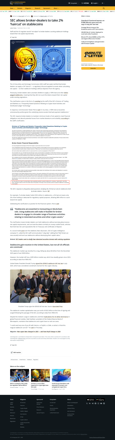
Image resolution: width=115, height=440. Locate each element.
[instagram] (98, 403)
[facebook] (95, 403)
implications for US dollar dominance (56, 317)
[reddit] (104, 403)
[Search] (104, 8)
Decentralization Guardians (54, 409)
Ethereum (12, 413)
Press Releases (40, 407)
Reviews (22, 427)
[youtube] (101, 403)
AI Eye (21, 417)
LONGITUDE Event (54, 413)
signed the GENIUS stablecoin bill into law (49, 263)
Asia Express (23, 414)
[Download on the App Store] (91, 399)
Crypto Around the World (25, 423)
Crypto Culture (24, 419)
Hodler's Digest (24, 411)
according (64, 118)
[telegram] (93, 403)
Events (51, 405)
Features (22, 405)
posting (37, 101)
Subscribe (93, 68)
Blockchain (13, 418)
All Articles (23, 402)
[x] (87, 403)
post (22, 231)
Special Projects (40, 413)
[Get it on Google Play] (100, 399)
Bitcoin (12, 410)
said (38, 110)
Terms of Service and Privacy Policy (97, 437)
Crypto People (23, 408)
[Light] (103, 3)
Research (37, 8)
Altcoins (12, 415)
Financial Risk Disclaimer (70, 414)
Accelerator (53, 402)
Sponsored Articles (39, 403)
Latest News (13, 28)
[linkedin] (90, 403)
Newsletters (70, 405)
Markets (19, 8)
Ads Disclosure (71, 411)
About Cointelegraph (72, 402)
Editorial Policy (22, 338)
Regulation (13, 421)
